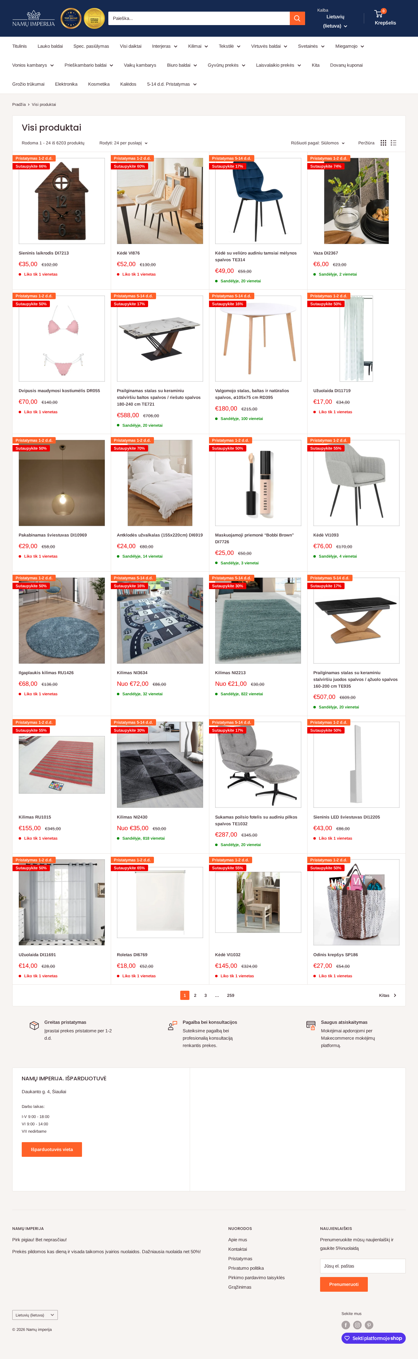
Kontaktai (237, 1249)
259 (230, 995)
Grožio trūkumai (28, 84)
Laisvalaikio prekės (275, 65)
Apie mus (237, 1239)
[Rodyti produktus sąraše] (393, 143)
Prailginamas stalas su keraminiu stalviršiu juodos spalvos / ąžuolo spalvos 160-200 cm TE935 (355, 679)
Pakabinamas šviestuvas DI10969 (53, 535)
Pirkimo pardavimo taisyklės (256, 1277)
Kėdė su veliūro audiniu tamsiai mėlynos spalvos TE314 (256, 256)
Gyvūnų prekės (223, 65)
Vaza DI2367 (325, 253)
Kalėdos (128, 84)
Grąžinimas (240, 1287)
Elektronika (66, 84)
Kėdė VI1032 (228, 954)
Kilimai (194, 46)
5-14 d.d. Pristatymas (168, 84)
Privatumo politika (246, 1268)
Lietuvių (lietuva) (30, 1315)
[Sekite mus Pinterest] (369, 1325)
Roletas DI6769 (132, 954)
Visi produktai (44, 104)
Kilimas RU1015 (35, 817)
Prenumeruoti (344, 1284)
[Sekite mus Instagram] (357, 1325)
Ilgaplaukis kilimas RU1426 (46, 672)
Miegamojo (346, 46)
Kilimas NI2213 (230, 672)
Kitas (384, 995)
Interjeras (161, 46)
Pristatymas (240, 1258)
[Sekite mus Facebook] (345, 1325)
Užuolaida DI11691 (37, 954)
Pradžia (19, 104)
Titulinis (19, 46)
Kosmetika (99, 84)
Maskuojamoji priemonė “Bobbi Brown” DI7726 (254, 538)
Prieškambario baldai (85, 65)
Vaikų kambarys (140, 65)
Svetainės (308, 46)
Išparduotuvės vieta (52, 1149)
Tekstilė (226, 46)
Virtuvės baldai (266, 46)
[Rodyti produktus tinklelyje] (383, 143)
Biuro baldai (178, 65)
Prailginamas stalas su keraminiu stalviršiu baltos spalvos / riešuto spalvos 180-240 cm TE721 (159, 397)
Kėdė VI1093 (326, 535)
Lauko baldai (50, 46)
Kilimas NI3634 (132, 672)
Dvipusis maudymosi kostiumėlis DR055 (59, 390)
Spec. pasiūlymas (91, 46)
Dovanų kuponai (346, 65)
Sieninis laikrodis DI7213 (44, 253)
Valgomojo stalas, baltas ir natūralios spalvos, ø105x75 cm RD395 (252, 394)
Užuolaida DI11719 (332, 390)
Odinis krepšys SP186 (335, 954)
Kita (315, 65)
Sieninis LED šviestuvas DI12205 (346, 817)
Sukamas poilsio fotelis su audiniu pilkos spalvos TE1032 (256, 820)
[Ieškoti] (297, 18)
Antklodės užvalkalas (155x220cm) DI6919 (160, 535)
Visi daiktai (130, 46)
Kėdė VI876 (128, 253)
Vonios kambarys (29, 65)
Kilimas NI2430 (132, 817)
